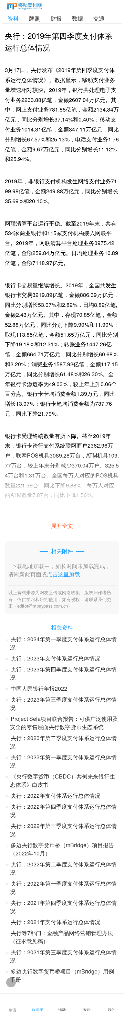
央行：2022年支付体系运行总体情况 (55, 795)
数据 (77, 18)
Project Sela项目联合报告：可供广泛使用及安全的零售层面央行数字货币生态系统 (64, 723)
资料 (13, 18)
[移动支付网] (24, 7)
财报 (56, 18)
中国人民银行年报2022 (39, 688)
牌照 (34, 18)
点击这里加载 (63, 574)
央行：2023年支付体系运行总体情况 (55, 658)
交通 (98, 18)
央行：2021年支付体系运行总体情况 (55, 922)
